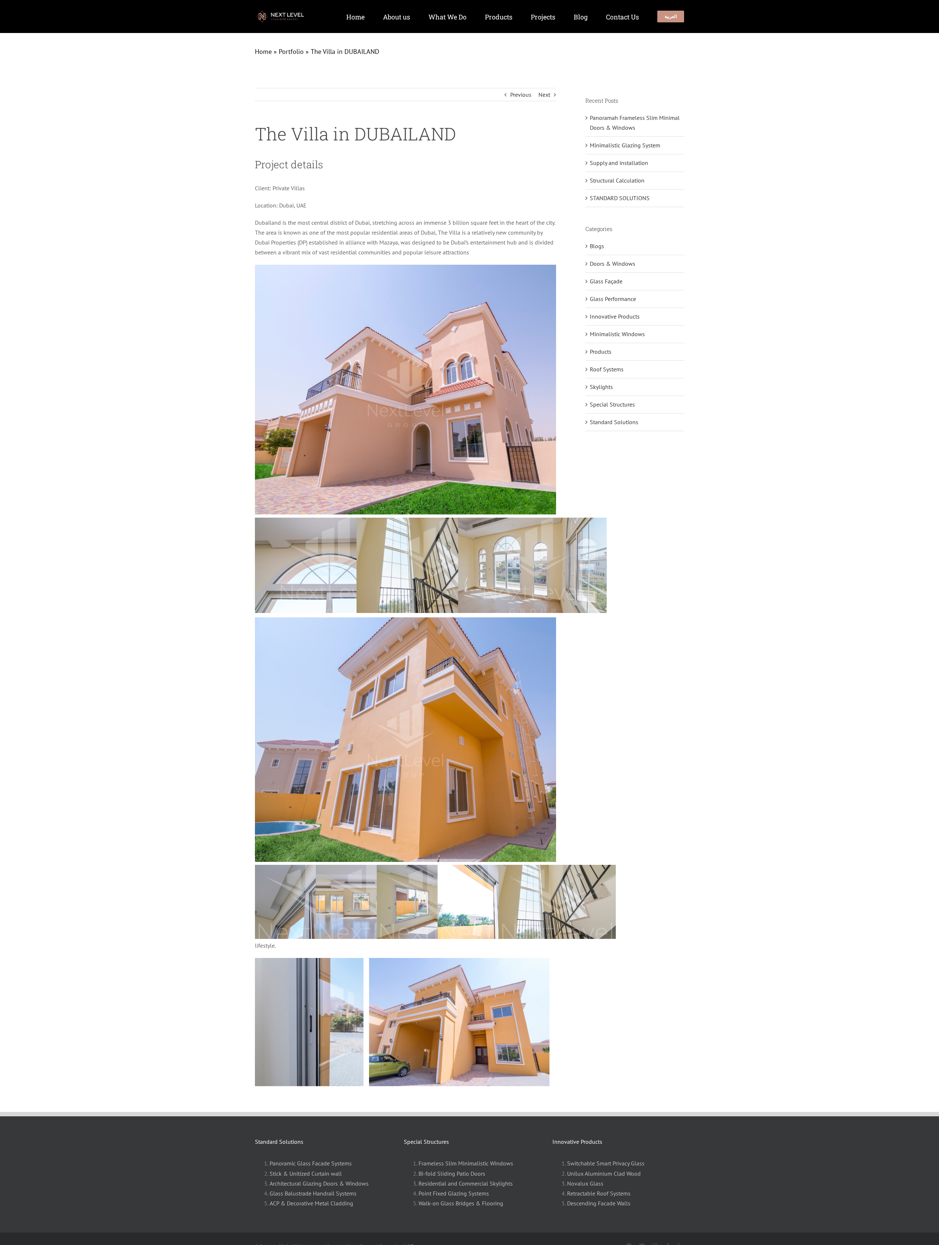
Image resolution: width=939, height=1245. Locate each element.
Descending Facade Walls (599, 1203)
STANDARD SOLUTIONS (620, 198)
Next (544, 94)
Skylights (601, 386)
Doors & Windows (612, 263)
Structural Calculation (617, 180)
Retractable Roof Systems (599, 1193)
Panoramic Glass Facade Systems (311, 1163)
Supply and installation (619, 162)
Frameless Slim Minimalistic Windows (466, 1163)
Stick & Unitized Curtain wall (306, 1173)
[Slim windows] (283, 12)
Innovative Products (615, 316)
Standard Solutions (614, 422)
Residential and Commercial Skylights (466, 1183)
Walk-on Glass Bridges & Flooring (461, 1203)
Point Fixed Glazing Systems (454, 1193)
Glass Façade (606, 281)
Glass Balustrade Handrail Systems (313, 1193)
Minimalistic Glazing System (625, 145)
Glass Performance (613, 298)
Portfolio (291, 51)
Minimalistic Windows (617, 334)
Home (263, 51)
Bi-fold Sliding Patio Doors (452, 1173)
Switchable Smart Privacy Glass (605, 1163)
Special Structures (612, 404)
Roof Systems (607, 369)
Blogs (597, 246)
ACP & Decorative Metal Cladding (311, 1203)
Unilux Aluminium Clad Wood (604, 1173)
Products (600, 351)
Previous (520, 94)
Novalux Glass (585, 1183)
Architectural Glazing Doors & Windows (319, 1183)
